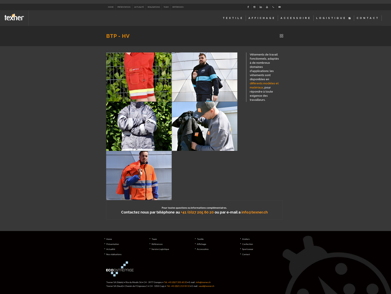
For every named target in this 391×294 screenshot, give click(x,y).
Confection (247, 244)
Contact (246, 254)
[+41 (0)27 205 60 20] (273, 7)
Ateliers (246, 239)
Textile (200, 239)
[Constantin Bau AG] (139, 77)
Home (111, 7)
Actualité (139, 7)
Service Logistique (160, 249)
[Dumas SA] (139, 175)
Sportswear (247, 249)
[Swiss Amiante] (205, 77)
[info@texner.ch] (279, 7)
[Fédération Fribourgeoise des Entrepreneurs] (139, 126)
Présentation (123, 7)
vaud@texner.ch (206, 286)
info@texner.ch (254, 212)
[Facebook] (248, 7)
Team (166, 7)
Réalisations (154, 7)
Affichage (201, 244)
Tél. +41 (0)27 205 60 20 (175, 282)
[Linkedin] (261, 7)
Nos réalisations (114, 254)
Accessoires (203, 249)
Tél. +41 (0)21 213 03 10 (178, 286)
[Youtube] (267, 7)
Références (177, 7)
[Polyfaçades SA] (205, 126)
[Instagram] (254, 7)
